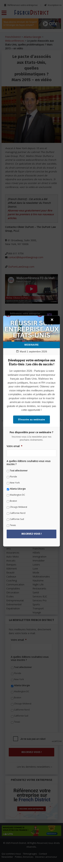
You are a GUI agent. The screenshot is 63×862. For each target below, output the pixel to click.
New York (15, 482)
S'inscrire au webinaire (31, 419)
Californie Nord (17, 513)
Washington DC (17, 494)
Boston (13, 500)
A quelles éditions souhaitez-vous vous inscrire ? (29, 463)
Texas (13, 525)
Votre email (14, 446)
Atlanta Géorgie (18, 488)
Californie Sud (17, 519)
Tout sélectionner (19, 470)
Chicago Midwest (18, 506)
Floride (13, 476)
